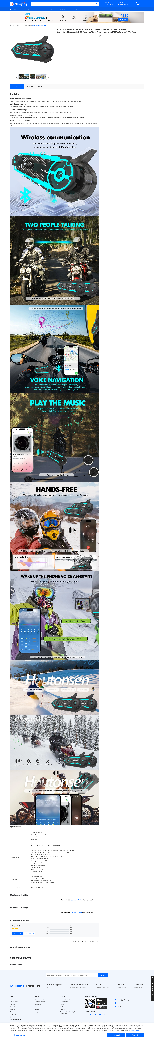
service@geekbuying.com (124, 1000)
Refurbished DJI (80, 9)
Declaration (63, 1006)
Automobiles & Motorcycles (23, 25)
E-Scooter (127, 1023)
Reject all (135, 1035)
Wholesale (38, 1004)
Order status (13, 1014)
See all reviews (29, 933)
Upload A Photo (76, 900)
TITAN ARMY (39, 1023)
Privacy (62, 1004)
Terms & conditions (65, 999)
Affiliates (37, 1009)
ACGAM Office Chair (52, 1023)
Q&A (40, 86)
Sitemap (12, 1017)
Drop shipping (39, 1006)
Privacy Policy (135, 1030)
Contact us (13, 1006)
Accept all (116, 1035)
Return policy (64, 1001)
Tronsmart (77, 1023)
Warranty (12, 1009)
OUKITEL (135, 1023)
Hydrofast (23, 1023)
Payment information (41, 1001)
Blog (70, 9)
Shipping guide (39, 999)
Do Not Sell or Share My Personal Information (69, 1012)
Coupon (52, 9)
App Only (62, 9)
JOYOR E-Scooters (66, 1023)
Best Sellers (28, 9)
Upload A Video (76, 913)
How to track (14, 1001)
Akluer (31, 1023)
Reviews (30, 86)
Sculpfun (108, 1023)
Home (12, 25)
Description (17, 86)
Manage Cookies (19, 1035)
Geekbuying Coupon (96, 1023)
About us (12, 1004)
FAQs (11, 1012)
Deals (45, 9)
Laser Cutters (117, 1023)
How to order (14, 999)
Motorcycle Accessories (39, 25)
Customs (62, 1009)
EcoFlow (85, 1023)
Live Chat (119, 1006)
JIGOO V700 (14, 1023)
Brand (37, 9)
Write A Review (17, 933)
